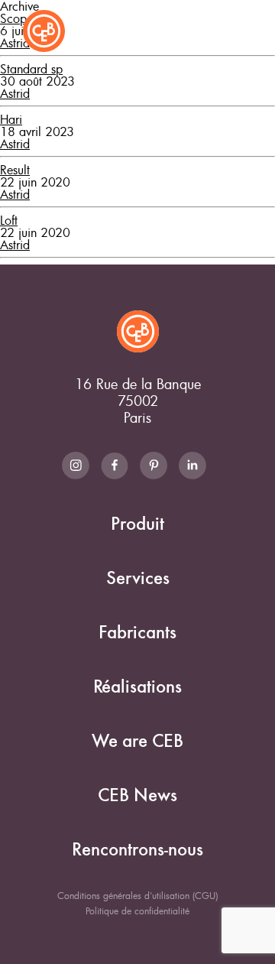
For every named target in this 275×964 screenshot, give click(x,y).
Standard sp (31, 68)
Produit (137, 524)
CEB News (137, 795)
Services (138, 578)
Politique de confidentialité (137, 910)
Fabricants (137, 633)
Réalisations (137, 687)
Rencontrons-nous (137, 850)
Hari (11, 119)
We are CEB (137, 741)
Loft (9, 220)
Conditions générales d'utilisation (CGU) (137, 895)
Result (15, 169)
